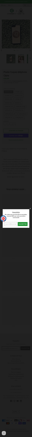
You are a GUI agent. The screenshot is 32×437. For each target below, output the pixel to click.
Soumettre (23, 224)
